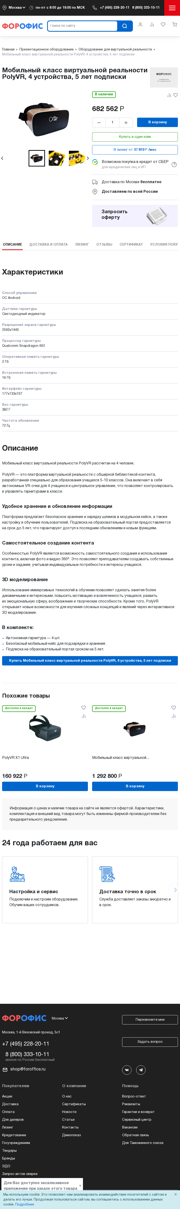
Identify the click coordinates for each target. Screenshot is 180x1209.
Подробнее (24, 1204)
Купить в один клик (135, 137)
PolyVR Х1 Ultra (15, 758)
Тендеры (9, 1150)
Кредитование (14, 1135)
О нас (66, 1096)
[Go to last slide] (2, 158)
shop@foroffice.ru (27, 1069)
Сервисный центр (136, 1119)
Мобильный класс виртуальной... (120, 758)
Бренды (8, 1158)
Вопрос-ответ (134, 1096)
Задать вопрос (150, 1041)
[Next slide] (87, 158)
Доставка (10, 1104)
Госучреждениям (16, 1143)
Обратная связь (135, 1135)
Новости (69, 1112)
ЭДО (6, 1166)
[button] (37, 158)
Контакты (70, 1127)
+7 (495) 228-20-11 (114, 7)
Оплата (8, 1112)
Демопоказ (71, 1135)
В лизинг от (135, 149)
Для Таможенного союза (142, 1143)
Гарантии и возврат (138, 1112)
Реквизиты (131, 1104)
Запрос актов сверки (20, 1174)
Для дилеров (13, 1119)
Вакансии (130, 1127)
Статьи (68, 1119)
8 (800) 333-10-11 (146, 7)
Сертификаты (74, 1104)
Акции (7, 1096)
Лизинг (7, 1127)
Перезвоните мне (150, 1019)
